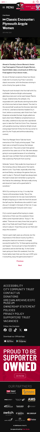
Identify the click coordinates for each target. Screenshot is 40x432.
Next (20, 265)
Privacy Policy (13, 313)
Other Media (25, 429)
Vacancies (10, 321)
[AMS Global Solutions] (32, 399)
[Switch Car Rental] (8, 413)
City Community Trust (18, 289)
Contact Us (11, 292)
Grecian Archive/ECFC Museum (19, 301)
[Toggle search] (38, 2)
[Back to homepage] (20, 6)
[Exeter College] (8, 419)
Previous (20, 261)
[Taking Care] (20, 399)
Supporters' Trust (16, 317)
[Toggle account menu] (33, 2)
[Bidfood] (8, 406)
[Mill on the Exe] (20, 419)
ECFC (3, 2)
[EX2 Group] (32, 413)
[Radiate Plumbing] (32, 419)
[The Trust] (11, 392)
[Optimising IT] (32, 406)
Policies (9, 310)
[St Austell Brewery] (20, 413)
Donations (10, 296)
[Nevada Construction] (28, 392)
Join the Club (20, 376)
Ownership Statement (19, 306)
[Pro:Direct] (8, 400)
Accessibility (13, 285)
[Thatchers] (20, 406)
